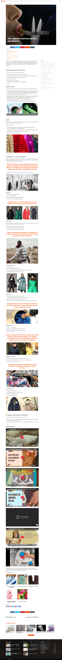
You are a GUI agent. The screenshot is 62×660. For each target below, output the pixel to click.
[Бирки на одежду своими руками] (10, 628)
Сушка (8, 54)
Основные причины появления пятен (12, 51)
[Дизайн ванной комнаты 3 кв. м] (25, 645)
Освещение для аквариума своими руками (46, 72)
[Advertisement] (48, 52)
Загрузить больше (30, 635)
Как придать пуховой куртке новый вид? (12, 57)
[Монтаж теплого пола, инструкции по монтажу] (20, 628)
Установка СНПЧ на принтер (45, 81)
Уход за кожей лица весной (44, 74)
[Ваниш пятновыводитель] (51, 628)
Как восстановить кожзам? (11, 617)
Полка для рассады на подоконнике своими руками (48, 64)
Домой (7, 3)
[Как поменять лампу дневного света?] (41, 628)
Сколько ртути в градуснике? (33, 653)
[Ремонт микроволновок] (31, 628)
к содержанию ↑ (8, 67)
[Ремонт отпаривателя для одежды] (8, 645)
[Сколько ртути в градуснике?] (25, 654)
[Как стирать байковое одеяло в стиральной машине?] (25, 649)
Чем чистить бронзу (44, 85)
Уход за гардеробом (10, 3)
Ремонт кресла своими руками (45, 89)
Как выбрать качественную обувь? (32, 617)
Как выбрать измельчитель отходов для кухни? (47, 87)
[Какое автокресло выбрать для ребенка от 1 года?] (8, 654)
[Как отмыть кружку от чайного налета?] (8, 649)
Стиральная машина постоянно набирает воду (47, 83)
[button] (60, 1)
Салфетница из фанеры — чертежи (45, 70)
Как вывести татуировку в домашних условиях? (47, 62)
